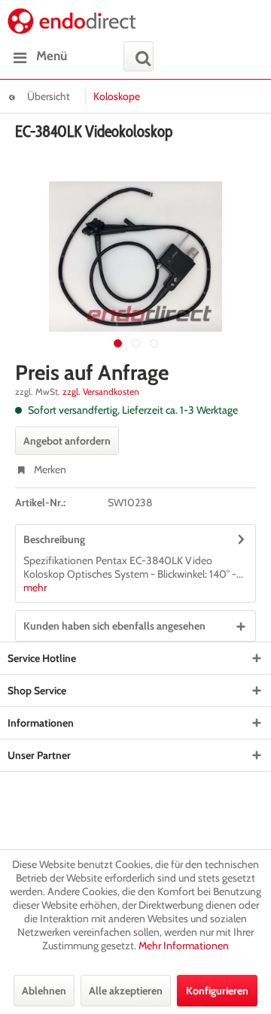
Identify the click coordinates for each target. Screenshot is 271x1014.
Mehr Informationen (184, 945)
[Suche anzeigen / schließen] (138, 56)
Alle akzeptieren (126, 990)
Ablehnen (44, 990)
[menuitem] (37, 56)
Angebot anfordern (67, 441)
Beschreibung (54, 539)
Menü (51, 55)
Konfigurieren (217, 990)
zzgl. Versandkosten (100, 391)
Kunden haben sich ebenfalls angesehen (114, 626)
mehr (35, 587)
